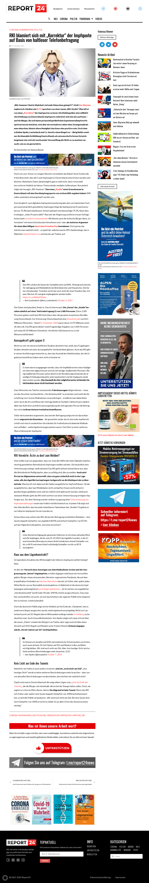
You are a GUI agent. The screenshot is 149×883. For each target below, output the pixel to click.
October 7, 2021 (54, 654)
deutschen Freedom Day (46, 226)
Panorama (85, 19)
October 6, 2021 (65, 300)
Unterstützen (73, 9)
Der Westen (85, 105)
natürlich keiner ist (31, 234)
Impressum (120, 877)
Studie (59, 189)
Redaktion (58, 9)
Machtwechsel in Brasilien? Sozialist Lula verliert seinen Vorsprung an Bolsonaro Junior (126, 63)
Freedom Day (53, 715)
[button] (49, 19)
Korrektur (29, 113)
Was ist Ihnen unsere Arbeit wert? (52, 726)
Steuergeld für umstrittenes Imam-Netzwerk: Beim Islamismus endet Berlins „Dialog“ (126, 100)
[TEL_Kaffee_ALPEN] (119, 314)
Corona (64, 19)
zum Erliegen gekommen (49, 589)
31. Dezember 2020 (49, 323)
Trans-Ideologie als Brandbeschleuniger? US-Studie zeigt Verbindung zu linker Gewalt (126, 174)
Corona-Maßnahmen (20, 715)
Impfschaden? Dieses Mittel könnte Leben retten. (117, 394)
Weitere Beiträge (107, 37)
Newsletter (89, 9)
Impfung (76, 715)
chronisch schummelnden (36, 218)
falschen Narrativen (48, 581)
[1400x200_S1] (52, 165)
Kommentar (26, 29)
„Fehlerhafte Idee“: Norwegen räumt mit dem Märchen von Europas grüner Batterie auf (126, 113)
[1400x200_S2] (52, 446)
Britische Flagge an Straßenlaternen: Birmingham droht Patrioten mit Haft (126, 76)
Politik (73, 19)
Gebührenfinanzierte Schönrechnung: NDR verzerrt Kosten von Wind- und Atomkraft (126, 137)
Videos (98, 19)
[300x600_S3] (115, 260)
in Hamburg (79, 614)
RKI (83, 715)
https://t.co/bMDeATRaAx (34, 297)
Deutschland (39, 715)
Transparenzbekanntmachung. (47, 169)
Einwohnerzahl (73, 319)
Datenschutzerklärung (100, 877)
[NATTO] (119, 431)
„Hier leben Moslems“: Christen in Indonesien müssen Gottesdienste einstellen (125, 162)
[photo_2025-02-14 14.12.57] (115, 387)
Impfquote (66, 715)
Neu (56, 19)
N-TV (39, 109)
